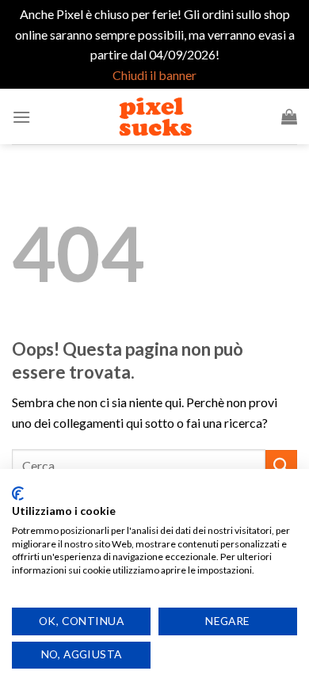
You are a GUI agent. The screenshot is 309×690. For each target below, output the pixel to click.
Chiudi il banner (154, 74)
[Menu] (21, 116)
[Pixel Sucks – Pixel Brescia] (154, 116)
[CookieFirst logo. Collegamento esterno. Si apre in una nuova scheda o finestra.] (18, 493)
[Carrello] (289, 116)
